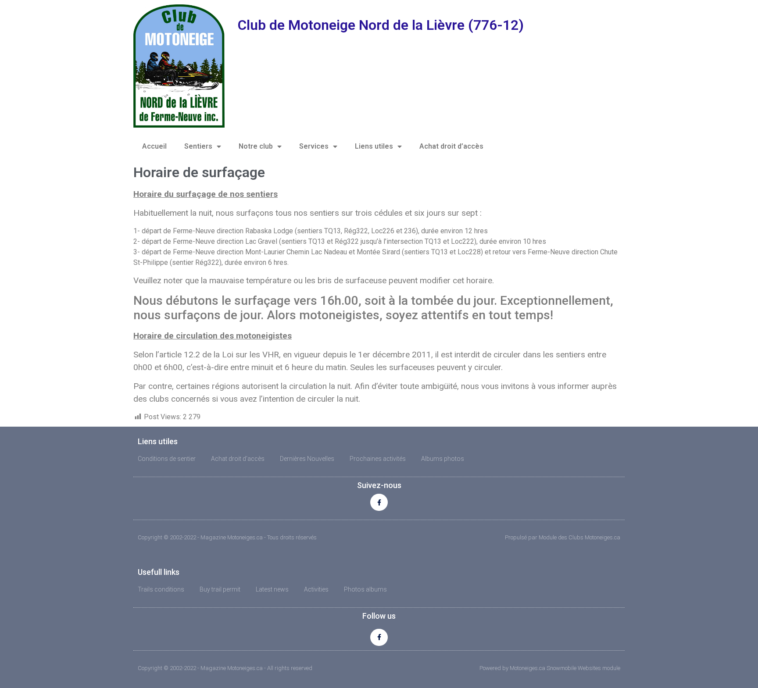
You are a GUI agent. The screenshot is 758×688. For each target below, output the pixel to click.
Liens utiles (374, 146)
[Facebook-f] (378, 502)
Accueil (154, 146)
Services (314, 146)
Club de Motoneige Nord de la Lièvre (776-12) (381, 25)
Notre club (256, 146)
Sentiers (198, 146)
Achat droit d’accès (451, 146)
